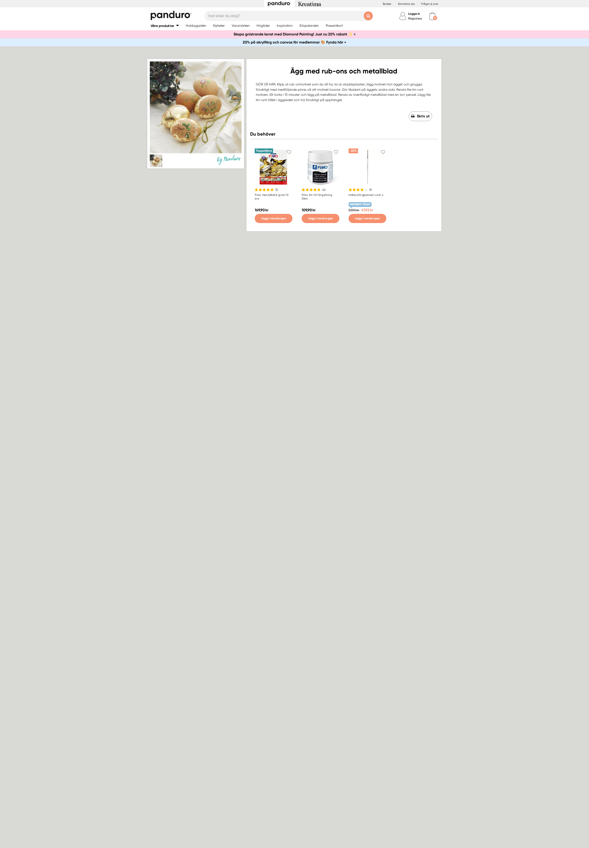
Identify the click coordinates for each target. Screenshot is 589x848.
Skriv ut (423, 116)
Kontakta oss (406, 4)
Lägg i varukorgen (273, 218)
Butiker (387, 4)
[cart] (432, 16)
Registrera (415, 18)
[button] (164, 25)
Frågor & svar (429, 4)
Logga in (414, 13)
